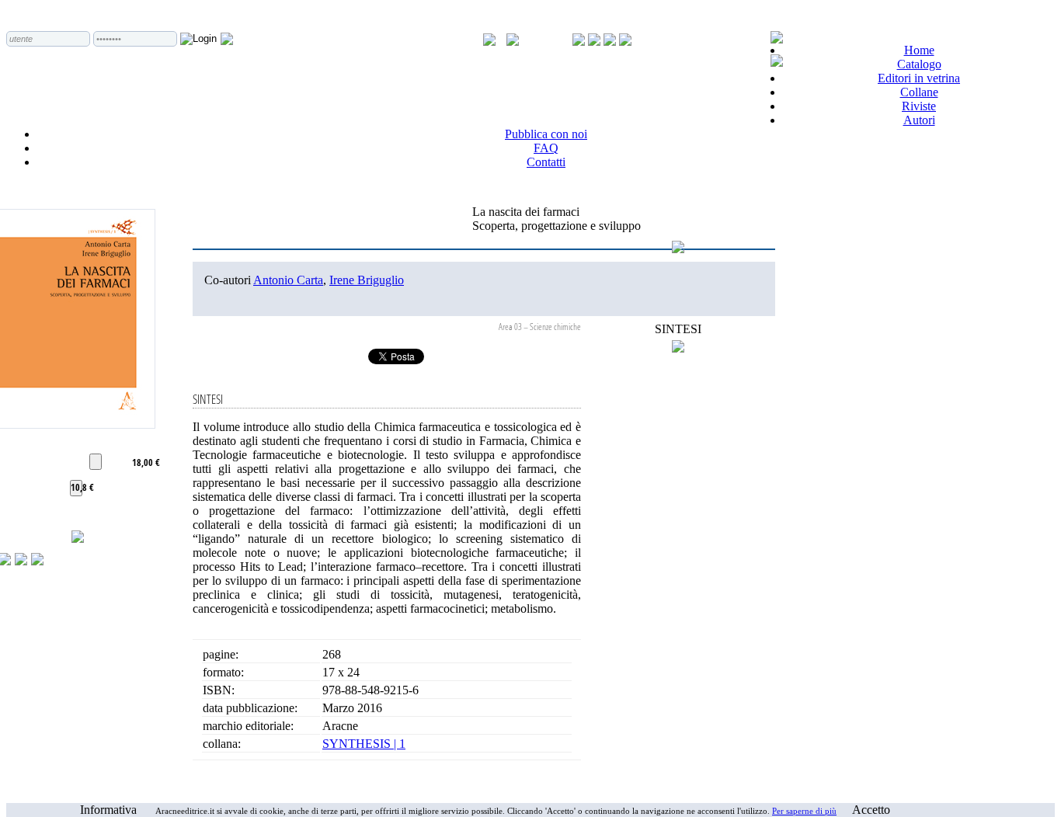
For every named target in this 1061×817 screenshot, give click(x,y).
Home (919, 50)
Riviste (919, 106)
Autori (919, 120)
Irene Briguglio (366, 280)
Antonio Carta (288, 280)
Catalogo (919, 64)
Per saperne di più (804, 810)
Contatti (546, 162)
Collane (919, 92)
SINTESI (678, 328)
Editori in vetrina (919, 78)
